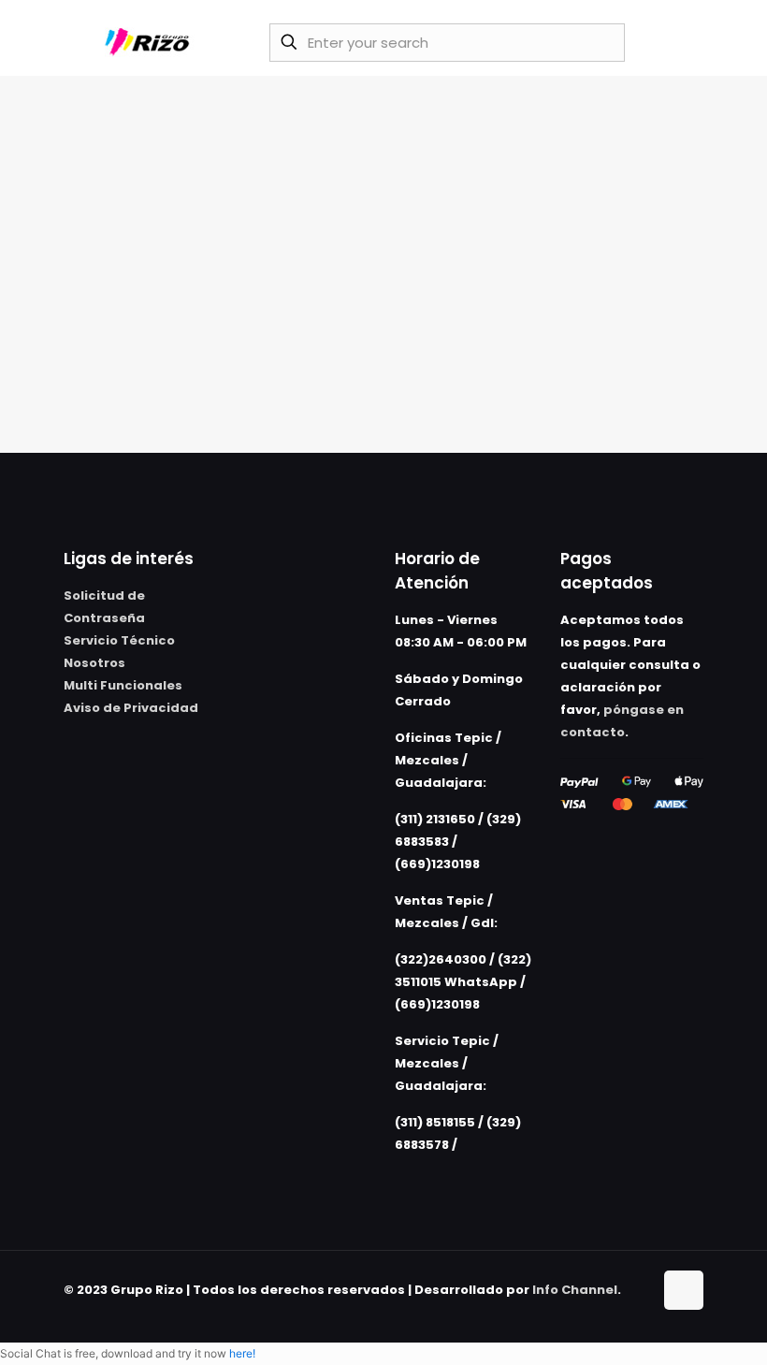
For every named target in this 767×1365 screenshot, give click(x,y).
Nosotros (94, 663)
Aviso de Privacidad (131, 708)
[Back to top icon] (683, 1290)
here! (242, 1353)
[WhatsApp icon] (599, 1311)
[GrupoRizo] (150, 42)
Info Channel (574, 1290)
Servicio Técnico (119, 640)
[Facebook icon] (619, 1311)
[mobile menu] (678, 42)
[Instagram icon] (638, 1311)
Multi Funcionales (123, 685)
